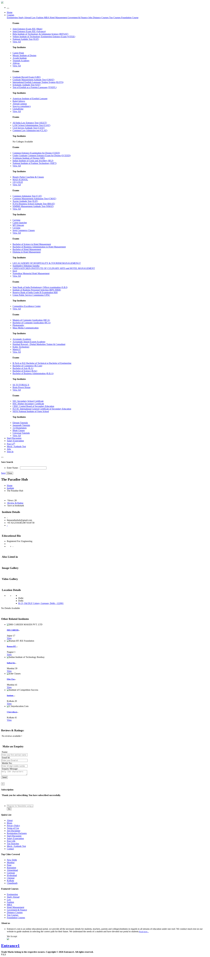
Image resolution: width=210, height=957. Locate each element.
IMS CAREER (12, 630)
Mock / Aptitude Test (16, 446)
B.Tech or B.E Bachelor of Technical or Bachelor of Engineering (42, 363)
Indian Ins (11, 663)
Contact (10, 849)
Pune (9, 865)
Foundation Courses (16, 917)
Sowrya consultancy (22, 106)
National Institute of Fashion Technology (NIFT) (35, 163)
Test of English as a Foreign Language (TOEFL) (35, 87)
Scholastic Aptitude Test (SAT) (26, 85)
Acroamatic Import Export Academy (29, 341)
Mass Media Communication (26, 328)
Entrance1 (10, 945)
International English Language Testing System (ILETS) (38, 82)
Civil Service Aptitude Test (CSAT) (29, 128)
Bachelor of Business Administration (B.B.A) (33, 373)
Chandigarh (12, 883)
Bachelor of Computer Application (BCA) (32, 322)
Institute (10, 488)
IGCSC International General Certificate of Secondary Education (42, 409)
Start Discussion (14, 438)
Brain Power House (21, 387)
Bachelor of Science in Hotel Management (32, 244)
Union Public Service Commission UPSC (31, 295)
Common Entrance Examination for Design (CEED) (36, 153)
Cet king (16, 228)
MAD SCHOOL (20, 179)
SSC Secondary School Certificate (28, 401)
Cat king (16, 220)
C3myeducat (12, 712)
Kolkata (10, 880)
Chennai (10, 878)
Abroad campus (20, 103)
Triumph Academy (21, 60)
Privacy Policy (13, 825)
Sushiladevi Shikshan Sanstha (26, 265)
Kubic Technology (21, 347)
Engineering (12, 17)
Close (9, 473)
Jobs (9, 449)
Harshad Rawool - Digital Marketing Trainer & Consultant (39, 344)
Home (9, 12)
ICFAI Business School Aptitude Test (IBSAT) (34, 204)
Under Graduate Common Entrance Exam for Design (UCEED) (42, 155)
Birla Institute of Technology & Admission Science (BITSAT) (40, 34)
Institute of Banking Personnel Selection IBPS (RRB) (37, 290)
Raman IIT (11, 646)
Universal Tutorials (21, 433)
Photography (18, 325)
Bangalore (11, 867)
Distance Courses (101, 17)
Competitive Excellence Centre (27, 306)
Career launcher (20, 222)
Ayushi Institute (20, 58)
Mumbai (10, 862)
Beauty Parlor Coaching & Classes (28, 177)
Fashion (40, 17)
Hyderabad (12, 875)
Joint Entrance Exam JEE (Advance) (29, 31)
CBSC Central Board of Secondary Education (33, 406)
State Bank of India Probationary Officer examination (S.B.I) (40, 287)
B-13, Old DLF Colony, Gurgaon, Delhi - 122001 (41, 603)
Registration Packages (17, 833)
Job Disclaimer (13, 830)
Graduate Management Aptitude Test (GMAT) (33, 79)
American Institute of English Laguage (30, 98)
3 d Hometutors (20, 428)
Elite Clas (11, 679)
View (9, 638)
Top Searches (13, 843)
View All (17, 42)
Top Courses (115, 17)
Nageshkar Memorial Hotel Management (31, 273)
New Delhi (12, 860)
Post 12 (11, 444)
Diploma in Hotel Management (27, 252)
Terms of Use (13, 828)
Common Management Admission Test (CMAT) (34, 198)
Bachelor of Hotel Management (27, 249)
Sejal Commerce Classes (24, 230)
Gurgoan (11, 873)
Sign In (10, 451)
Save (3, 473)
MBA (47, 17)
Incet (15, 271)
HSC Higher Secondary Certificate (28, 403)
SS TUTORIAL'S (21, 385)
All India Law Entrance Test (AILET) (30, 123)
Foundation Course (129, 17)
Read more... (144, 932)
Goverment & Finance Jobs (80, 17)
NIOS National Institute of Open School (31, 411)
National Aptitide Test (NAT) (26, 39)
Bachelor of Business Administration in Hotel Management (39, 247)
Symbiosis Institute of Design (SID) (29, 158)
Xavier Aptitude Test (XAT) (25, 201)
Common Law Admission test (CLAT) (30, 130)
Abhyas (16, 63)
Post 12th (11, 841)
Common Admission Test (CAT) (27, 196)
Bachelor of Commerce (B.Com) (27, 366)
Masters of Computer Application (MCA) (31, 320)
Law (34, 17)
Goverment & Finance (17, 910)
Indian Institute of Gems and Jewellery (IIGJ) (33, 160)
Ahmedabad (12, 870)
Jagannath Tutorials (21, 425)
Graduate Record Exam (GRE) (27, 77)
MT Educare (18, 225)
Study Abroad (25, 17)
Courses (10, 15)
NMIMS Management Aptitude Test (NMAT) (33, 206)
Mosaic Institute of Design (24, 55)
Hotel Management (59, 17)
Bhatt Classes (19, 430)
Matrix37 (17, 349)
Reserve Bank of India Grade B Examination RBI (35, 292)
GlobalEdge (18, 109)
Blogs (9, 823)
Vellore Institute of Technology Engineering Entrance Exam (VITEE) (44, 36)
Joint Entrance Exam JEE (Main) (27, 29)
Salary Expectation (15, 441)
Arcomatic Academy (22, 339)
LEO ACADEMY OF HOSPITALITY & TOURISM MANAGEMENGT (47, 263)
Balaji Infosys (19, 101)
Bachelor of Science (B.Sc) (25, 371)
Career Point (18, 53)
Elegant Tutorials (20, 422)
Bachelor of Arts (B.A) (23, 368)
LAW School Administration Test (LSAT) (31, 125)
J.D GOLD (18, 182)
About (10, 820)
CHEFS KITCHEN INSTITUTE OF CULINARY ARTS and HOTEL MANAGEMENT (54, 268)
